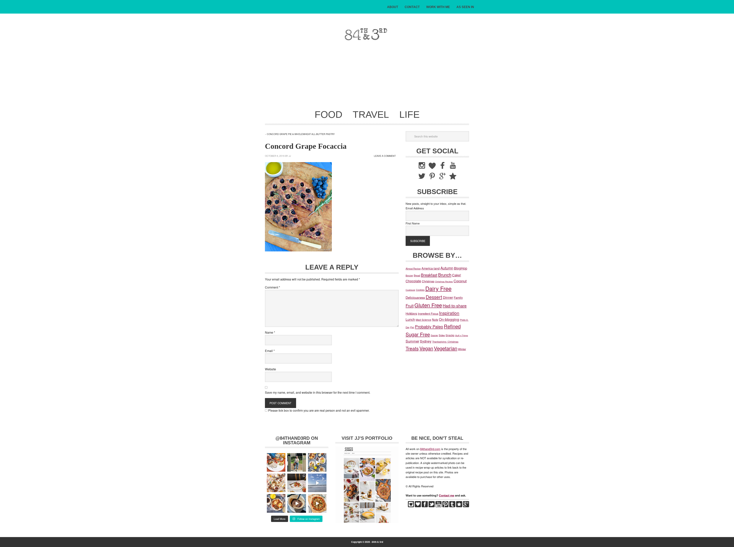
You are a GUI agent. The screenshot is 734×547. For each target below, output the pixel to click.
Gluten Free (428, 305)
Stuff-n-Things (461, 335)
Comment (272, 287)
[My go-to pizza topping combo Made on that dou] (317, 503)
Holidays (411, 313)
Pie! (412, 327)
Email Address (415, 208)
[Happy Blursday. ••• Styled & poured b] (296, 503)
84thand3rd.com (430, 449)
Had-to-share (455, 305)
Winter (462, 349)
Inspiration (449, 313)
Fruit (410, 305)
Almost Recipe (413, 268)
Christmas (428, 281)
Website (270, 369)
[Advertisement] (367, 78)
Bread (417, 275)
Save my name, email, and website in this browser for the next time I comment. (317, 392)
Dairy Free (438, 288)
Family (458, 297)
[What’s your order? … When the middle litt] (276, 503)
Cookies (420, 289)
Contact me (446, 495)
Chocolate (413, 281)
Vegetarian (445, 348)
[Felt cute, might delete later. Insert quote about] (296, 462)
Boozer (409, 275)
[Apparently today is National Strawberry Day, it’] (296, 483)
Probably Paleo (429, 326)
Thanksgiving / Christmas (445, 341)
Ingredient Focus (428, 313)
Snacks (450, 335)
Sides (442, 335)
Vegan (426, 348)
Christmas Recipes (444, 281)
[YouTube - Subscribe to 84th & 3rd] (438, 506)
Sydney (425, 341)
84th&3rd (291, 34)
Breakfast (429, 275)
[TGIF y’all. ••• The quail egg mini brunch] (317, 462)
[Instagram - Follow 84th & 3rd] (411, 506)
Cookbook (410, 289)
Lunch (410, 319)
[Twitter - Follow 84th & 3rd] (432, 506)
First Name (413, 223)
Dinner (448, 297)
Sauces (434, 335)
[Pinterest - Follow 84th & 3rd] (445, 506)
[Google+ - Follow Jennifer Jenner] (466, 506)
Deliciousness (415, 297)
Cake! (456, 274)
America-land (430, 268)
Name (270, 332)
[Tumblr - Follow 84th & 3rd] (452, 506)
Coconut (460, 280)
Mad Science (423, 320)
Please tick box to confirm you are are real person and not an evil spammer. (318, 410)
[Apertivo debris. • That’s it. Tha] (276, 483)
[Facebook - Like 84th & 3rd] (425, 506)
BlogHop (460, 268)
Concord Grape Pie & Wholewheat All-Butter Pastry (301, 134)
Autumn (446, 268)
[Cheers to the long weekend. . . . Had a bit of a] (276, 462)
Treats (412, 348)
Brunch (444, 274)
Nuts (435, 319)
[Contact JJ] (459, 506)
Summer (412, 341)
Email (270, 351)
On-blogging (449, 319)
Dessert (434, 296)
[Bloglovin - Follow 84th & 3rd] (418, 506)
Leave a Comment (385, 155)
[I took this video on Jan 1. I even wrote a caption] (317, 483)
